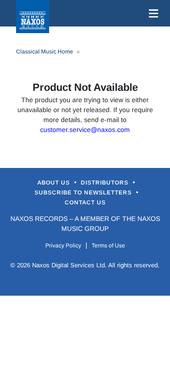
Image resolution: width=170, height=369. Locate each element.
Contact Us (85, 202)
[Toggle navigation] (151, 13)
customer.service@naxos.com (85, 129)
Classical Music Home (44, 51)
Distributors (105, 182)
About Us (54, 182)
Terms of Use (108, 245)
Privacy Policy (63, 245)
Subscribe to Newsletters (84, 192)
